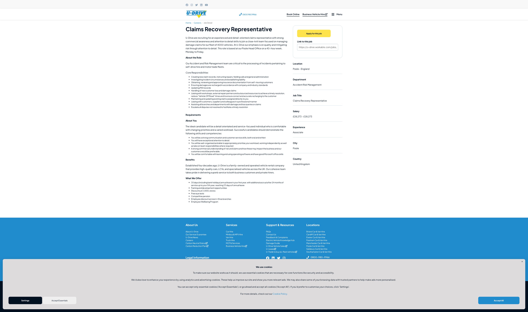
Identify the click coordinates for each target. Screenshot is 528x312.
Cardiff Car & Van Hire (316, 234)
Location (297, 63)
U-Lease (270, 249)
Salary (296, 111)
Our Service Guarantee (196, 234)
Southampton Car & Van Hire (319, 252)
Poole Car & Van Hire (315, 246)
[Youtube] (206, 5)
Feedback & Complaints (277, 237)
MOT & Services (233, 243)
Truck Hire (230, 240)
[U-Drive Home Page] (197, 14)
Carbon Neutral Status (196, 243)
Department (299, 79)
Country (297, 158)
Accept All (499, 300)
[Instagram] (192, 5)
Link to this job (304, 41)
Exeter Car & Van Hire (315, 237)
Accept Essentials (60, 300)
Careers (197, 22)
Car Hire (229, 231)
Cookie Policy (280, 293)
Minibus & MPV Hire (234, 234)
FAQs (268, 231)
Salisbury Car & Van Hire (316, 249)
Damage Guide (273, 243)
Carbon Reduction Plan (196, 246)
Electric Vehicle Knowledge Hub (280, 240)
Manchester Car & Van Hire (318, 243)
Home (188, 22)
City (295, 143)
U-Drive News (192, 237)
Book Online (293, 14)
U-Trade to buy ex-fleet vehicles (280, 252)
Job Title (297, 95)
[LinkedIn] (201, 5)
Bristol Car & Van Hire (315, 231)
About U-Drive (192, 231)
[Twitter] (196, 5)
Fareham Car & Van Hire (316, 240)
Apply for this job (314, 33)
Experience (299, 127)
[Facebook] (187, 5)
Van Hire (229, 237)
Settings (25, 300)
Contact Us (271, 234)
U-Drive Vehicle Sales (275, 246)
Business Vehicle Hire (313, 14)
